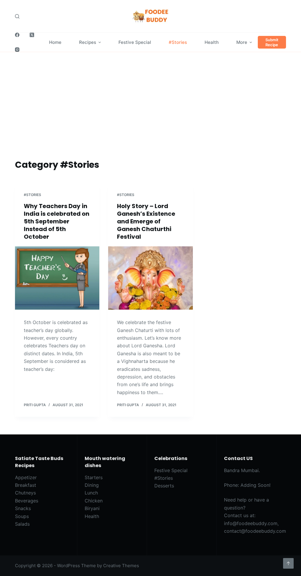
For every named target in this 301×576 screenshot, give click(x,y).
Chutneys (25, 493)
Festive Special (171, 470)
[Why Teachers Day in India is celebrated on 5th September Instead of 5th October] (57, 278)
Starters (94, 477)
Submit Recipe (271, 42)
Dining (92, 485)
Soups (22, 516)
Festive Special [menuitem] (134, 42)
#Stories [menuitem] (178, 42)
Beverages (26, 501)
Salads (22, 524)
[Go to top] (288, 563)
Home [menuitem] (55, 42)
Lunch (91, 493)
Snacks (23, 508)
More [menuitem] (241, 42)
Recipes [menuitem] (87, 42)
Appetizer (26, 477)
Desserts (164, 486)
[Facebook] (17, 35)
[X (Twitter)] (32, 35)
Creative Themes (121, 565)
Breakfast (25, 485)
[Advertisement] (150, 114)
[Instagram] (17, 49)
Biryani (92, 508)
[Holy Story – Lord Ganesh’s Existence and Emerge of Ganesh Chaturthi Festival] (150, 278)
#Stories (32, 194)
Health (92, 516)
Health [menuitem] (212, 42)
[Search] (17, 16)
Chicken (94, 501)
